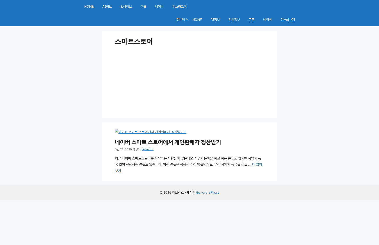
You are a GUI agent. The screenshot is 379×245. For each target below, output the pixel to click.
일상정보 (126, 6)
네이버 (159, 6)
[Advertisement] (189, 80)
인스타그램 (179, 6)
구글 (143, 6)
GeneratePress (207, 192)
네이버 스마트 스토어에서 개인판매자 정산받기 (168, 142)
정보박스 (182, 19)
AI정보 (107, 6)
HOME (89, 6)
